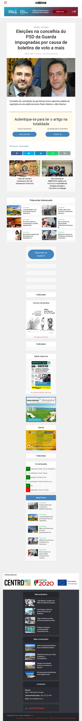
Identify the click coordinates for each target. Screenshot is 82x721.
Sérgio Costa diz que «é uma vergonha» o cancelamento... (46, 656)
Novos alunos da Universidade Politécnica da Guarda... (44, 555)
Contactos (45, 718)
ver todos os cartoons (41, 337)
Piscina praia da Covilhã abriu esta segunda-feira (46, 673)
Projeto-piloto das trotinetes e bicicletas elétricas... (65, 211)
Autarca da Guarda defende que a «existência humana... (46, 646)
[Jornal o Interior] (41, 2)
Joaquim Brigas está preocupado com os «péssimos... (29, 211)
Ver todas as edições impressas (41, 392)
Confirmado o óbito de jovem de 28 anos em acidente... (44, 611)
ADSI (31, 715)
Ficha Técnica (29, 718)
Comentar (38, 54)
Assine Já (58, 134)
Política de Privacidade (68, 718)
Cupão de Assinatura (55, 718)
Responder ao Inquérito (41, 254)
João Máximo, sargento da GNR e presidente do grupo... (46, 602)
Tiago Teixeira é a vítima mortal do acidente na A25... (46, 619)
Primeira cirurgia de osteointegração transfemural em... (43, 629)
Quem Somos (20, 718)
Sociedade (44, 27)
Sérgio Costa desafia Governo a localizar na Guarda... (44, 665)
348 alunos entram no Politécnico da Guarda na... (46, 542)
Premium (37, 27)
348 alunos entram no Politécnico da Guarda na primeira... (65, 236)
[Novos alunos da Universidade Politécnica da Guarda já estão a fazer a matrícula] (33, 552)
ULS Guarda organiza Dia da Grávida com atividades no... (31, 236)
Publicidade (37, 718)
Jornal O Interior (37, 708)
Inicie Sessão (24, 134)
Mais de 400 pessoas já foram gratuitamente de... (46, 530)
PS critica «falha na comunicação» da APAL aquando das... (30, 223)
